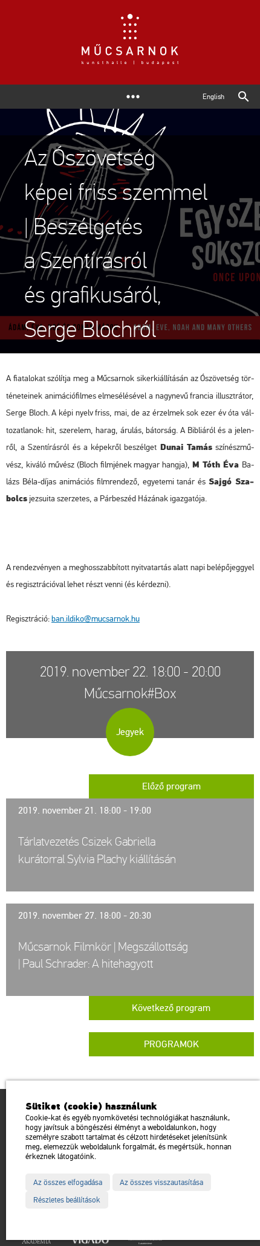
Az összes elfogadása (67, 1182)
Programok (171, 1044)
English (213, 96)
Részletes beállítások (66, 1200)
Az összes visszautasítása (161, 1182)
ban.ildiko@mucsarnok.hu (95, 619)
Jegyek (130, 732)
